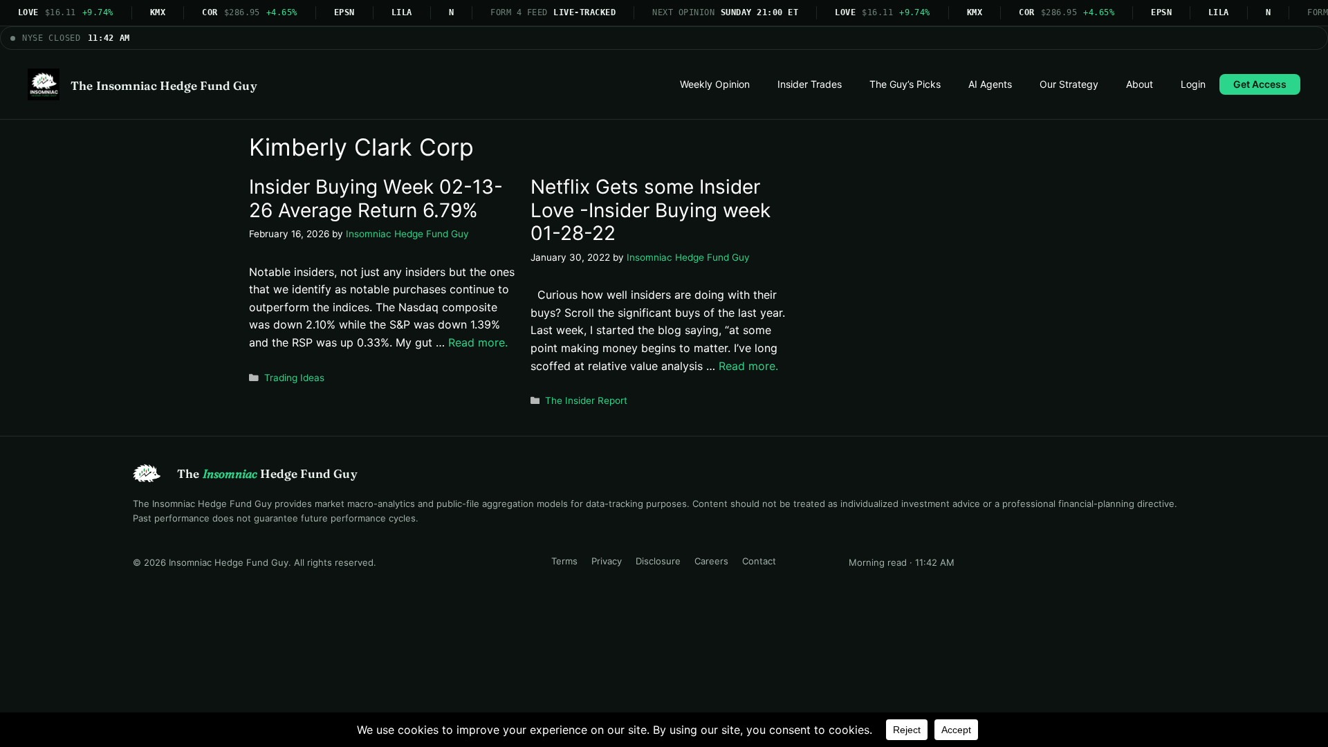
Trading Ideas (294, 377)
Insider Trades (809, 84)
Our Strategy (1069, 84)
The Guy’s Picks (905, 84)
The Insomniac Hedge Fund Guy (164, 85)
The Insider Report (586, 400)
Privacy (606, 560)
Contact (759, 560)
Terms (564, 560)
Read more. (478, 342)
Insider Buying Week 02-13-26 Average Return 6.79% (376, 198)
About (1139, 84)
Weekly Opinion (715, 84)
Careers (711, 560)
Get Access (1259, 84)
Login (1193, 84)
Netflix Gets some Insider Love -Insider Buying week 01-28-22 (651, 210)
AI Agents (990, 84)
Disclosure (658, 560)
